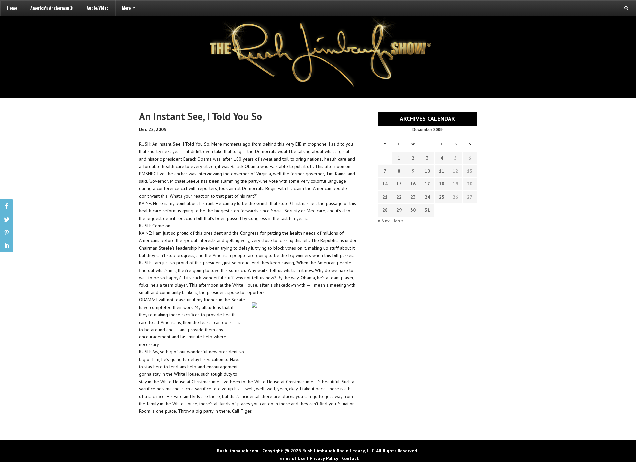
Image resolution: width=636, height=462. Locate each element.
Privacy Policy (324, 458)
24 (427, 197)
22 (399, 197)
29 (399, 210)
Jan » (398, 221)
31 (427, 210)
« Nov (383, 221)
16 (413, 184)
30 (413, 210)
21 (385, 197)
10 (427, 171)
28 (385, 210)
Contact (350, 458)
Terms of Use (291, 458)
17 (427, 184)
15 (399, 184)
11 (441, 171)
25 (441, 197)
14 (385, 184)
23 (413, 197)
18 (441, 184)
